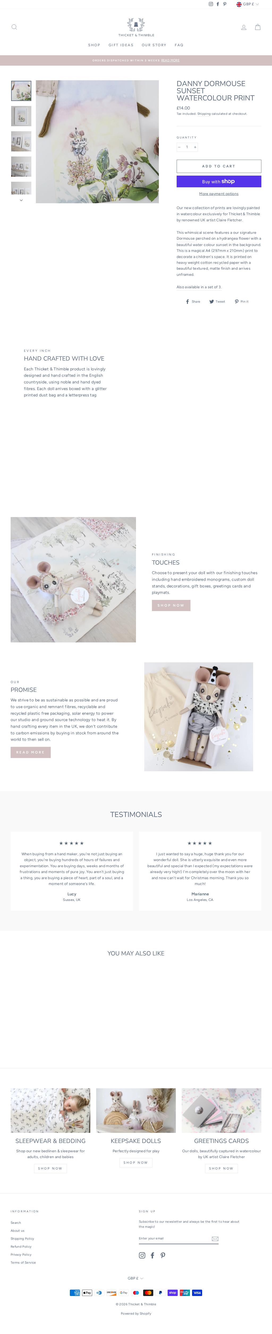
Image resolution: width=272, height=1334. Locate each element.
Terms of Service (23, 1262)
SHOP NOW (171, 605)
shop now (50, 1168)
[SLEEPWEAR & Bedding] (50, 1110)
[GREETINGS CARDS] (221, 1110)
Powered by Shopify (136, 1313)
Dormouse (186, 238)
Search (16, 1223)
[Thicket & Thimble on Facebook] (152, 1255)
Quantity (187, 137)
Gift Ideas (121, 45)
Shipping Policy (22, 1238)
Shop (94, 45)
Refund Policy (21, 1246)
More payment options (219, 194)
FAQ (179, 45)
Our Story (154, 45)
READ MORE (30, 752)
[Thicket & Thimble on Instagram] (142, 1255)
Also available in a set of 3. (199, 287)
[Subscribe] (215, 1239)
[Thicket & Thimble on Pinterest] (163, 1255)
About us (18, 1231)
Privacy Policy (21, 1254)
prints (220, 208)
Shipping (204, 114)
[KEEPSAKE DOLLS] (136, 1110)
